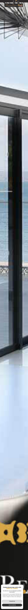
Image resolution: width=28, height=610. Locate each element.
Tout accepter (12, 605)
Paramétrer (12, 601)
